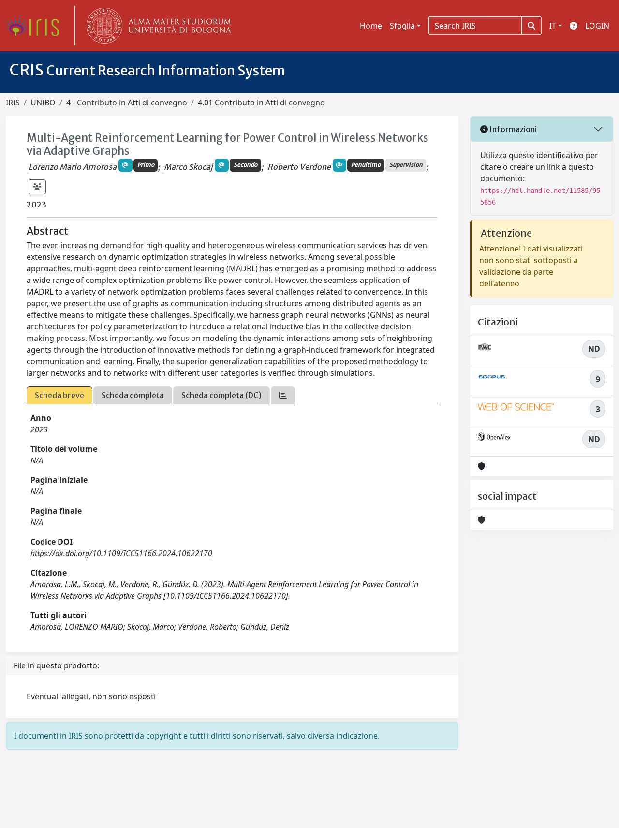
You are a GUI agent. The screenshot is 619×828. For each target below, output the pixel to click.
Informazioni (512, 129)
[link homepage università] (156, 25)
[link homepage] (36, 26)
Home (371, 25)
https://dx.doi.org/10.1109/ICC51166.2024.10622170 (121, 553)
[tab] (283, 395)
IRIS (13, 102)
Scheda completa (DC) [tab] (221, 395)
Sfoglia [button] (402, 25)
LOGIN (597, 25)
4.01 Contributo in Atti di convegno (261, 102)
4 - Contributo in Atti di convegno (126, 102)
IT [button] (552, 25)
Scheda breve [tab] (59, 395)
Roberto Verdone (299, 167)
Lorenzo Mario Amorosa (73, 167)
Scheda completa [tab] (133, 395)
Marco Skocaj (188, 167)
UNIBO (43, 102)
